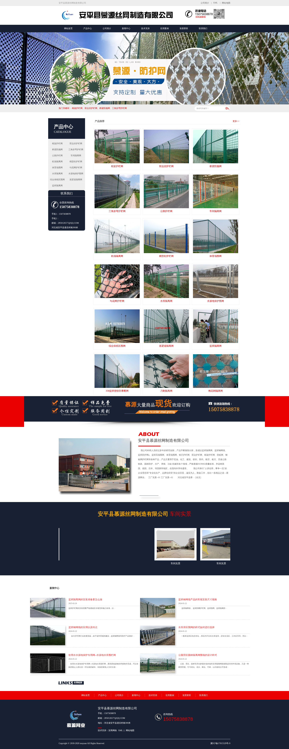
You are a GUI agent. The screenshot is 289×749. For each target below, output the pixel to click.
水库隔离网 (57, 173)
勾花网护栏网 (76, 167)
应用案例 (164, 28)
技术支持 (145, 28)
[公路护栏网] (166, 191)
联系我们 (203, 28)
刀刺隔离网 (166, 391)
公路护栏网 (57, 155)
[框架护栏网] (117, 146)
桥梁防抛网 (57, 149)
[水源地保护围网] (215, 281)
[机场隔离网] (117, 236)
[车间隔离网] (215, 191)
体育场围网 (57, 167)
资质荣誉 (184, 28)
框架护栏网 (57, 143)
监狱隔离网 (57, 185)
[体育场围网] (215, 236)
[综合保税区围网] (117, 326)
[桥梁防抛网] (215, 146)
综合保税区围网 (57, 179)
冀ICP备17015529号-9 (220, 743)
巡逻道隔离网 (76, 179)
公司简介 (205, 3)
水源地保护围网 (75, 173)
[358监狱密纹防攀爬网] (117, 371)
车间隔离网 (76, 155)
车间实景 (144, 514)
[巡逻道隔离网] (166, 326)
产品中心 (87, 28)
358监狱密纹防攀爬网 (117, 391)
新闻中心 (126, 28)
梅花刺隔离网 (215, 391)
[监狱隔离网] (215, 326)
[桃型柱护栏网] (166, 236)
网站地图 (226, 3)
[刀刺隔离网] (166, 371)
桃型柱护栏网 (76, 161)
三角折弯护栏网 (75, 149)
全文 (198, 477)
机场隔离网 (57, 161)
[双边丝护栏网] (166, 146)
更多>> (236, 121)
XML (215, 3)
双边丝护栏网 (76, 143)
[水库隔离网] (166, 281)
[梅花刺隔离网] (215, 371)
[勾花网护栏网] (117, 281)
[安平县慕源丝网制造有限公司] (122, 20)
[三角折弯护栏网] (117, 191)
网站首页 (68, 28)
